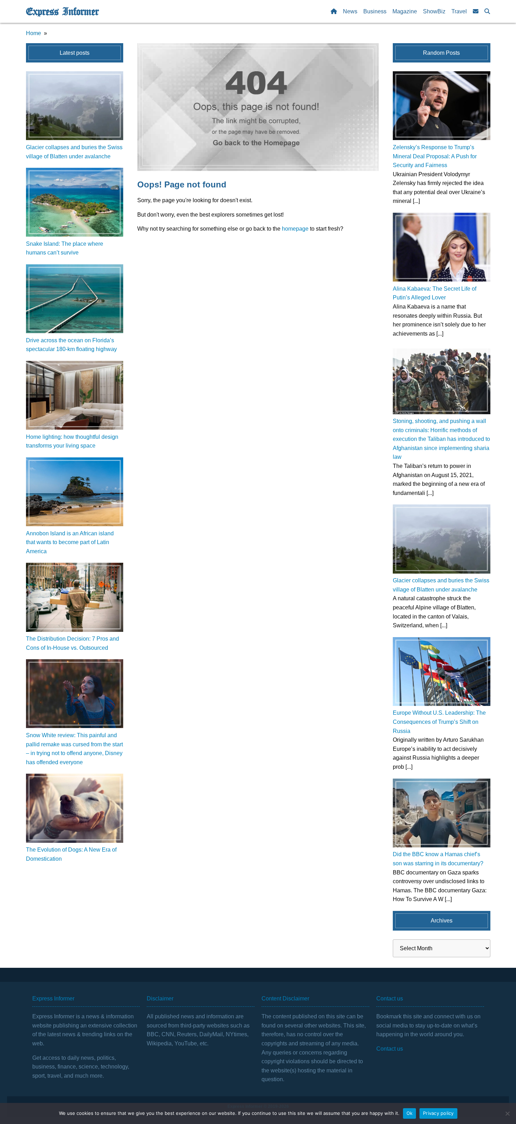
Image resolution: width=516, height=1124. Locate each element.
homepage (295, 229)
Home (33, 33)
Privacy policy (438, 1113)
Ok (409, 1113)
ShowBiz (434, 11)
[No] (507, 1113)
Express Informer (62, 11)
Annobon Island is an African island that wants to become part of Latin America (70, 542)
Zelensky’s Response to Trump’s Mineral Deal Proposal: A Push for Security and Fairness (435, 156)
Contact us (389, 1049)
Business (374, 11)
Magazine (404, 11)
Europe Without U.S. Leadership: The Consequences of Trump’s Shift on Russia (439, 722)
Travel (459, 11)
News (350, 11)
